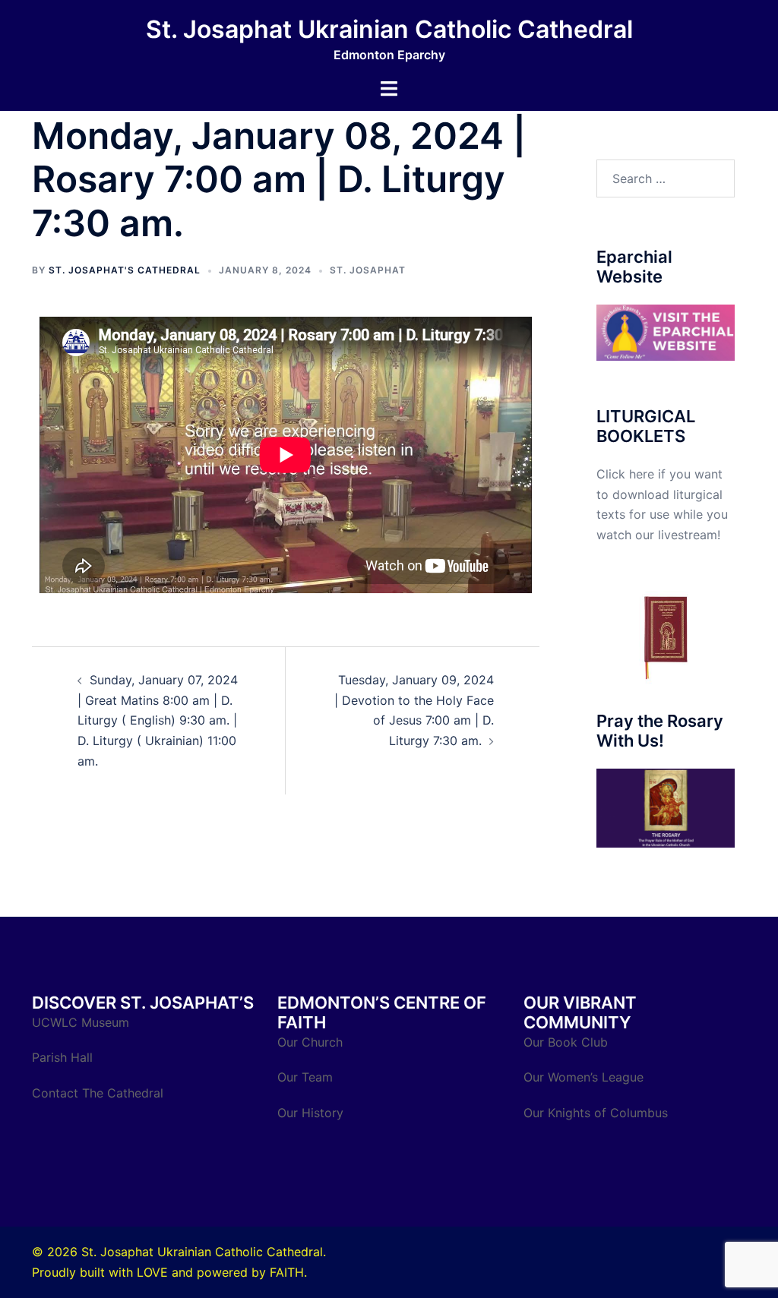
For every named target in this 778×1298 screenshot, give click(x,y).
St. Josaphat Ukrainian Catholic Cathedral (389, 29)
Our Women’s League (585, 1077)
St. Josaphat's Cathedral (125, 270)
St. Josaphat (368, 270)
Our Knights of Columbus (597, 1112)
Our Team (305, 1077)
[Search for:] (665, 178)
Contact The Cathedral (97, 1093)
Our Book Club (565, 1042)
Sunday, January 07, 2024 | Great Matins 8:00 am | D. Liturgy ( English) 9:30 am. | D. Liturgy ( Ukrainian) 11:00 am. (157, 720)
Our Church (310, 1042)
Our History (310, 1112)
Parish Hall (64, 1057)
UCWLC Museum (82, 1022)
